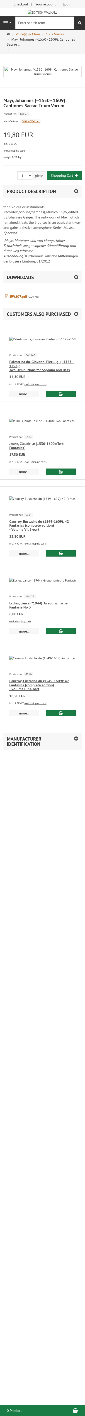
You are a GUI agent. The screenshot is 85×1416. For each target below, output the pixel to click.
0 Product (14, 1410)
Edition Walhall (31, 121)
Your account (45, 4)
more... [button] (24, 394)
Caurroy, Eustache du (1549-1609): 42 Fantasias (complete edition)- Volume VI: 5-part (39, 525)
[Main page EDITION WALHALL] (42, 12)
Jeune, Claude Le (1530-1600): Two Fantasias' (36, 445)
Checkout (21, 4)
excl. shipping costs (14, 150)
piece (39, 175)
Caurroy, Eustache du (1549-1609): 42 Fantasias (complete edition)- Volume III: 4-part (39, 685)
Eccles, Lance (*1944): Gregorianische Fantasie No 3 (38, 605)
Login (67, 4)
